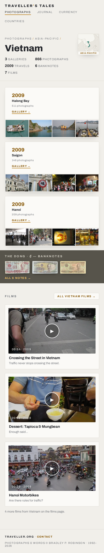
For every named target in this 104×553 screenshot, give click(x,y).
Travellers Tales (30, 6)
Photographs (18, 12)
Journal (45, 12)
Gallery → (21, 111)
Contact (44, 536)
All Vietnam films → (76, 296)
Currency (68, 12)
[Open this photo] (17, 128)
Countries (15, 21)
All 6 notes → (18, 277)
